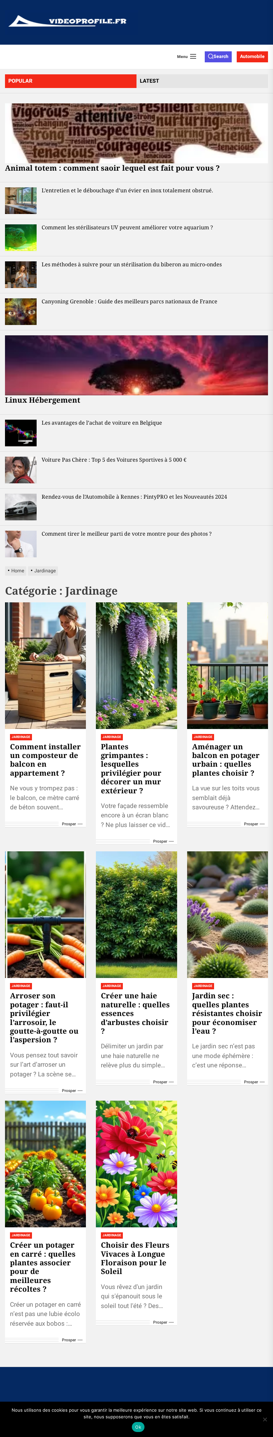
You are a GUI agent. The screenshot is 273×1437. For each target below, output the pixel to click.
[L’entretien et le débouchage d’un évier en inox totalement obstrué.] (21, 200)
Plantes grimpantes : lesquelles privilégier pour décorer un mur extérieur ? (131, 768)
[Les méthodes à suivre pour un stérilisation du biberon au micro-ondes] (21, 274)
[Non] (264, 1419)
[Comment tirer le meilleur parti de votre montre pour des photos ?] (21, 544)
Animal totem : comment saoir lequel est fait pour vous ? (112, 168)
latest (149, 81)
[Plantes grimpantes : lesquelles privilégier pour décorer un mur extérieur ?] (136, 665)
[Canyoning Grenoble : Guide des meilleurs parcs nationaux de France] (21, 311)
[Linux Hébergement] (136, 365)
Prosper (69, 824)
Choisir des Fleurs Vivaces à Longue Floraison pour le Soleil (135, 1258)
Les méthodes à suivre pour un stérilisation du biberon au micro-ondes (132, 264)
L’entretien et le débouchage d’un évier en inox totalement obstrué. (127, 190)
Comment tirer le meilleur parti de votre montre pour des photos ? (127, 533)
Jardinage (21, 737)
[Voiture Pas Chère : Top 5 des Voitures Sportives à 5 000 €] (21, 470)
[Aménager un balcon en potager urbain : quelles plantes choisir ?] (227, 665)
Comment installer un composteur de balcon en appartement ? (45, 759)
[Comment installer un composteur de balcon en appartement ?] (45, 665)
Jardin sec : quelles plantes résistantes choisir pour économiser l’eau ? (227, 1013)
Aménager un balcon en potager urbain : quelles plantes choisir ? (226, 759)
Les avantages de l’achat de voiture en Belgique (102, 422)
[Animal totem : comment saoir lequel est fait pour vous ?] (136, 133)
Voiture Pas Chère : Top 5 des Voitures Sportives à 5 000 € (114, 459)
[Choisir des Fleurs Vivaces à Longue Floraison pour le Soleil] (136, 1164)
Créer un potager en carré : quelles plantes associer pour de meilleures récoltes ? (43, 1267)
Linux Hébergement (42, 400)
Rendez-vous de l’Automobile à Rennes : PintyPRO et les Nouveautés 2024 (134, 496)
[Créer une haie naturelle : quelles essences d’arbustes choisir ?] (136, 914)
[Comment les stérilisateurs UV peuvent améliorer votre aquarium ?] (21, 237)
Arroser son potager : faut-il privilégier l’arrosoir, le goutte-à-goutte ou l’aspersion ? (44, 1017)
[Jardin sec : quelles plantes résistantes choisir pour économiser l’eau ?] (227, 914)
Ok (138, 1427)
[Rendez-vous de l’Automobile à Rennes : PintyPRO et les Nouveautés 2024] (21, 507)
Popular (20, 81)
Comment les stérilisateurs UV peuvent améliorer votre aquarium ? (127, 227)
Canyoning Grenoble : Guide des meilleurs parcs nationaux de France (129, 301)
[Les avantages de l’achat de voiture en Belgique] (21, 433)
